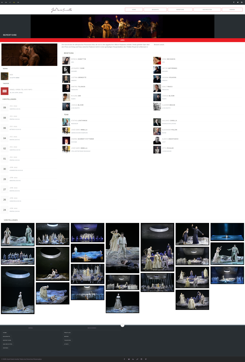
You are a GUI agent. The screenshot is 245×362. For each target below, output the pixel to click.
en (6, 2)
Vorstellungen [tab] (11, 220)
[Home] (61, 10)
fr (18, 2)
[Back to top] (122, 325)
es (2, 2)
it (10, 2)
